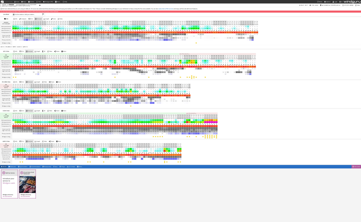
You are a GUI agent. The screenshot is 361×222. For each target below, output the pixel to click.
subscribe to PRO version (166, 9)
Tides (358, 5)
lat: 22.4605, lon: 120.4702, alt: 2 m (330, 5)
